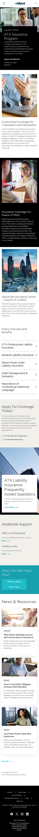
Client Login (22, 792)
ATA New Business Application (15, 436)
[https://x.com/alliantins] (17, 814)
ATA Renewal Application (13, 439)
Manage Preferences (12, 798)
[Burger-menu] (4, 3)
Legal (27, 798)
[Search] (36, 3)
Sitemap (19, 801)
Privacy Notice (17, 795)
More (4, 541)
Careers (10, 792)
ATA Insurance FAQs (19, 825)
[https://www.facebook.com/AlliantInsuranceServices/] (11, 814)
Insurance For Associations (19, 823)
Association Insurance (9, 772)
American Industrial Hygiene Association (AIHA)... (19, 828)
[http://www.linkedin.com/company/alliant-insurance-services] (27, 814)
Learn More (9, 507)
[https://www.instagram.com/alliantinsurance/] (22, 814)
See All (5, 761)
